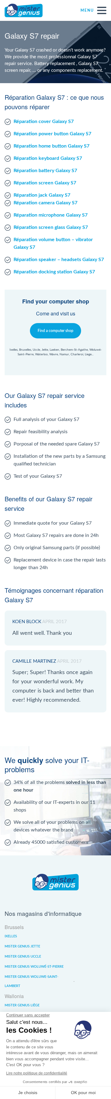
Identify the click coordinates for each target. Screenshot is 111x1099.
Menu (87, 10)
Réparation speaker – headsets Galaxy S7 (59, 259)
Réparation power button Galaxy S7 (52, 133)
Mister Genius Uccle (23, 956)
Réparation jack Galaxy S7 (42, 195)
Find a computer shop (55, 331)
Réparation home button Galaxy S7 (51, 146)
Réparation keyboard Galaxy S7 (48, 158)
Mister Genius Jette (22, 946)
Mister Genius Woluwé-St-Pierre (34, 966)
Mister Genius (28, 10)
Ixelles (11, 936)
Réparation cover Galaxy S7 (44, 121)
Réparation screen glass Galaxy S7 (51, 227)
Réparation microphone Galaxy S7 (51, 215)
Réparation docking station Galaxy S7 (54, 271)
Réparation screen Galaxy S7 (45, 182)
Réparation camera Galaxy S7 (45, 202)
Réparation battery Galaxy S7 (45, 170)
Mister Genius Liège (22, 1005)
